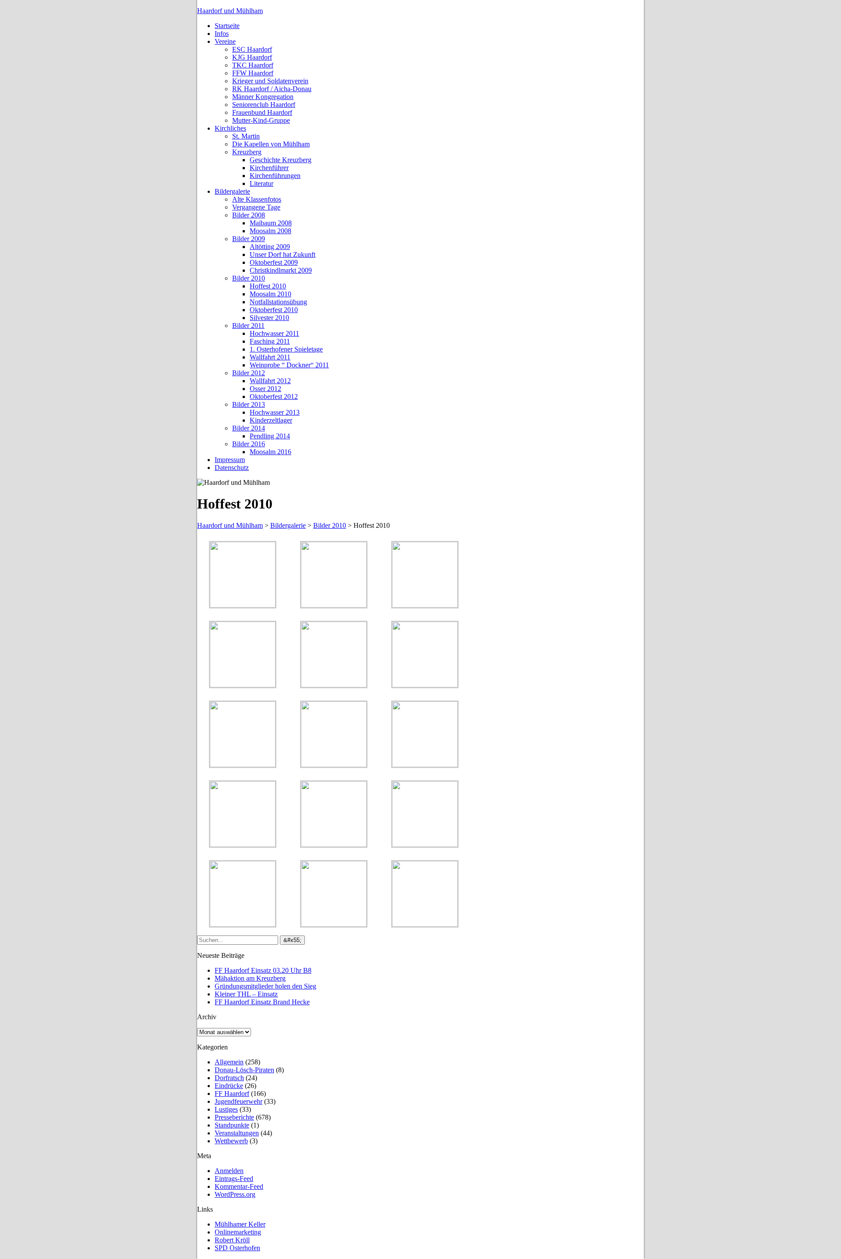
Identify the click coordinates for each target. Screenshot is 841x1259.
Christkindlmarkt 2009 (281, 270)
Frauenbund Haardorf (262, 112)
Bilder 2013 (248, 404)
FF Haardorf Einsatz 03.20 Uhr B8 (263, 970)
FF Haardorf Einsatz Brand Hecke (262, 1002)
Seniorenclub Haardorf (263, 104)
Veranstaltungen (237, 1133)
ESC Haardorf (252, 49)
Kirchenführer (269, 167)
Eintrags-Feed (234, 1178)
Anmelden (229, 1170)
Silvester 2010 (269, 317)
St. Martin (246, 136)
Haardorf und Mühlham (230, 10)
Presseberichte (234, 1117)
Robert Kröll (232, 1240)
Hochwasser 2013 (275, 412)
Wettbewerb (231, 1141)
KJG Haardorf (252, 57)
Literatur (261, 183)
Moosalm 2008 (270, 231)
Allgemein (229, 1062)
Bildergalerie (232, 191)
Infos (222, 33)
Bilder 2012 (248, 373)
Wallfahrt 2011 (270, 357)
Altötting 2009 (270, 246)
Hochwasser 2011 (274, 333)
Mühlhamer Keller (240, 1224)
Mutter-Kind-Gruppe (261, 120)
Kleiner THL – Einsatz (246, 994)
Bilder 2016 (248, 444)
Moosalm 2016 (270, 451)
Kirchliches (230, 128)
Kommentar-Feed (239, 1186)
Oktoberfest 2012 (274, 396)
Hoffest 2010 (268, 286)
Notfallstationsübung (278, 302)
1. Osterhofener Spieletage (286, 349)
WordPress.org (235, 1194)
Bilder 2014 (248, 428)
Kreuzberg (246, 152)
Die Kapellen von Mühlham (271, 144)
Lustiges (226, 1109)
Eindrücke (229, 1085)
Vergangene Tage (256, 207)
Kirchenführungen (275, 175)
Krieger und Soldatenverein (270, 81)
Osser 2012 (265, 388)
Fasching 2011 (270, 341)
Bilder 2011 (248, 325)
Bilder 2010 (248, 278)
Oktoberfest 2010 (274, 309)
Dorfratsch (229, 1077)
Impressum (230, 459)
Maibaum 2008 (271, 223)
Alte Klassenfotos (256, 199)
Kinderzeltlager (271, 420)
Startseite (227, 25)
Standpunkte (232, 1125)
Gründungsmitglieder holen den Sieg (265, 986)
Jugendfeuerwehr (238, 1101)
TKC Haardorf (252, 65)
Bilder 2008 (248, 215)
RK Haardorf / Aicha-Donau (271, 88)
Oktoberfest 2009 (274, 262)
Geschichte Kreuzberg (280, 160)
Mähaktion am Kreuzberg (250, 978)
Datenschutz (232, 467)
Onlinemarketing (238, 1232)
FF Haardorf (232, 1093)
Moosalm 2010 (270, 294)
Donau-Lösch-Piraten (244, 1070)
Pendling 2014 (270, 436)
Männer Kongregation (262, 96)
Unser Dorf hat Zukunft (282, 254)
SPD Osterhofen (237, 1248)
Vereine (225, 41)
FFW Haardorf (252, 73)
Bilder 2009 (248, 238)
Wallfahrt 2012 (270, 380)
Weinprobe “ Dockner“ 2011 (289, 365)
